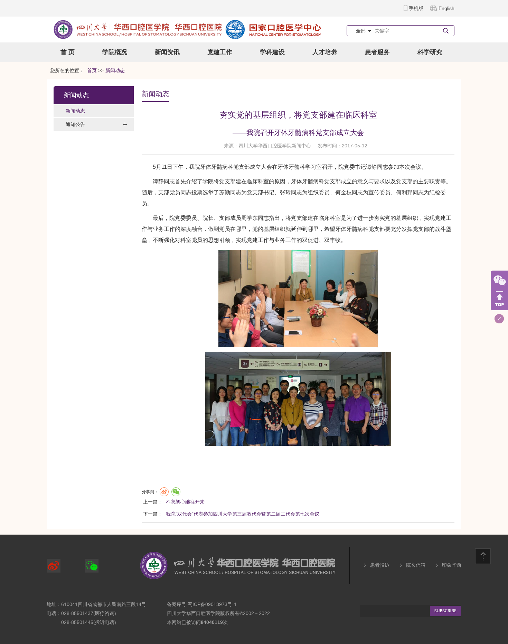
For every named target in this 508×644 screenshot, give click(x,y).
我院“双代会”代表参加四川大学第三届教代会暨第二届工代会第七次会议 (242, 514)
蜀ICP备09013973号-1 (212, 604)
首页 (92, 70)
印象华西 (451, 565)
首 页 (67, 52)
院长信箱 (415, 565)
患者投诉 (379, 565)
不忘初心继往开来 (185, 502)
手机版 (416, 8)
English (446, 8)
